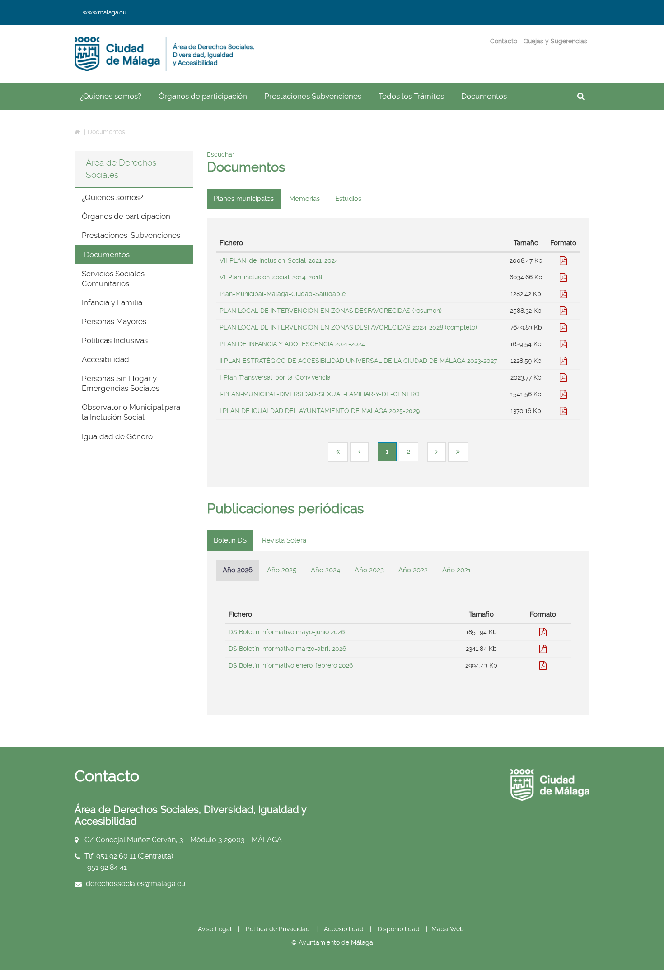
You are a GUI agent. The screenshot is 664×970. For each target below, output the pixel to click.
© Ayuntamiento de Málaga (332, 942)
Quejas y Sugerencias (555, 41)
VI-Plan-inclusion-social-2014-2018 (271, 277)
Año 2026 (238, 570)
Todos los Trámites (411, 96)
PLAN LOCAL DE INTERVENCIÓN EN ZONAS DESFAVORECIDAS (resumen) (331, 310)
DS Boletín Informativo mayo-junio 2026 (287, 632)
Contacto (503, 41)
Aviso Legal (215, 929)
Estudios (348, 199)
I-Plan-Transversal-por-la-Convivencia (275, 377)
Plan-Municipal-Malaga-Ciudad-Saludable (283, 293)
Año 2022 (413, 570)
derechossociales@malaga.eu (136, 883)
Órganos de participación (203, 96)
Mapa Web (447, 929)
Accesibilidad (344, 929)
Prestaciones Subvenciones (312, 96)
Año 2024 (325, 570)
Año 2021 (456, 570)
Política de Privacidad (278, 929)
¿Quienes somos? (110, 96)
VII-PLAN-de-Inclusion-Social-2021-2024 (279, 260)
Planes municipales (244, 199)
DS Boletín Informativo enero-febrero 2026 (291, 665)
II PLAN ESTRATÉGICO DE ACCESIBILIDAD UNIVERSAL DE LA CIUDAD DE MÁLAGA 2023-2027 (358, 360)
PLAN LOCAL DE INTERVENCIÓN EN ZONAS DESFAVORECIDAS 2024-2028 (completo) (348, 327)
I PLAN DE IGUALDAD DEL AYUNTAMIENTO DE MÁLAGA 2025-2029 (320, 410)
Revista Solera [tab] (284, 540)
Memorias (304, 199)
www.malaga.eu (104, 12)
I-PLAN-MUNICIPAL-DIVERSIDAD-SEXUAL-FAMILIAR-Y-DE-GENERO (320, 394)
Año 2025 (281, 570)
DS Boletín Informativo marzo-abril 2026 (287, 648)
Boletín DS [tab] (230, 540)
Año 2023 (369, 570)
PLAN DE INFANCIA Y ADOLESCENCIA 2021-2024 (292, 344)
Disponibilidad (399, 929)
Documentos (484, 96)
